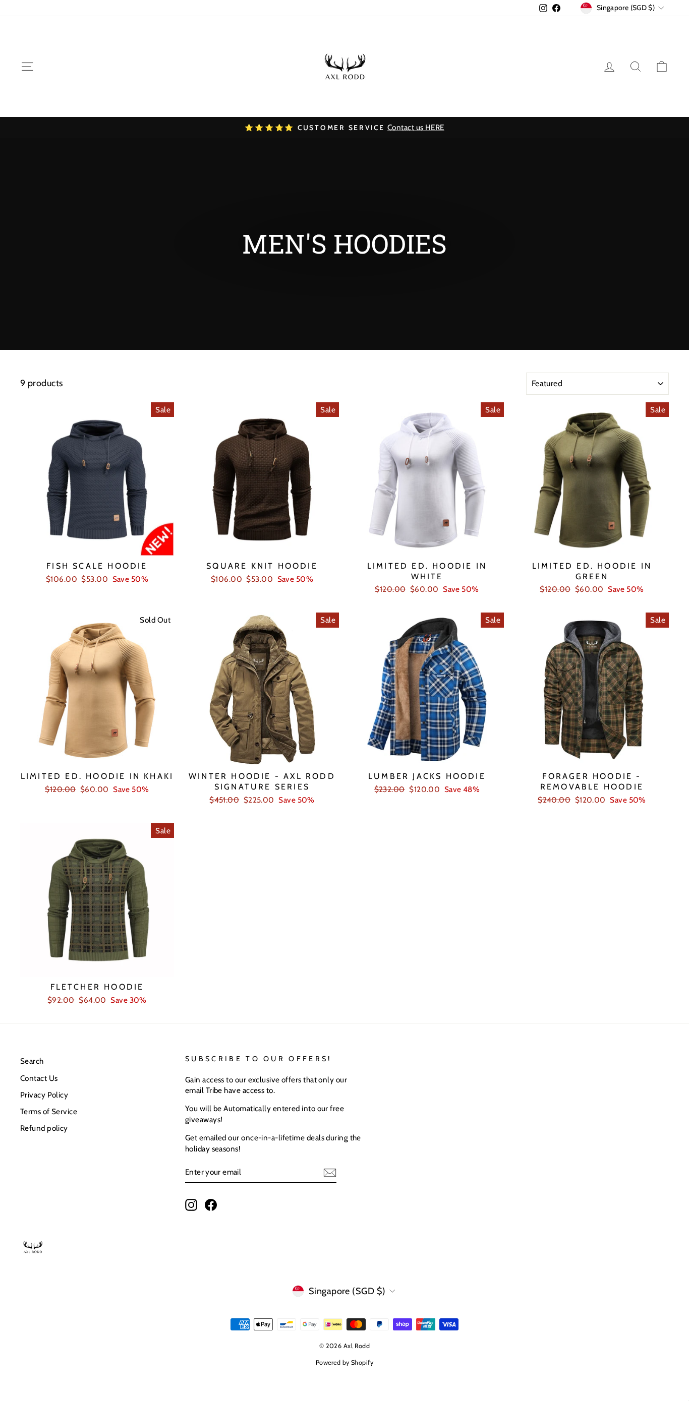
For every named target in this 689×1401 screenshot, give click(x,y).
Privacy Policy (44, 1095)
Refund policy (44, 1128)
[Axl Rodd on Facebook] (211, 1204)
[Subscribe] (329, 1172)
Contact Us (39, 1078)
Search (32, 1061)
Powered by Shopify (344, 1362)
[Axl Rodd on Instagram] (191, 1204)
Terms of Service (48, 1111)
